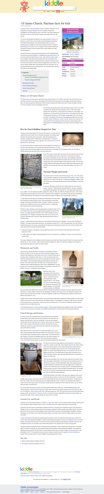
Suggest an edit (66, 479)
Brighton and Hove (38, 30)
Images (48, 11)
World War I (74, 307)
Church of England (74, 54)
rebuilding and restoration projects (71, 177)
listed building (23, 46)
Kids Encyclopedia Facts (26, 25)
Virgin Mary (72, 350)
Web (44, 11)
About (32, 492)
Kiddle (22, 492)
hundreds (47, 103)
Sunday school (51, 404)
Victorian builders (50, 57)
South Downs (66, 113)
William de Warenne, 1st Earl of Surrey (58, 119)
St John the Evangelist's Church (70, 420)
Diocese (64, 73)
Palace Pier (29, 211)
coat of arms (28, 268)
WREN (45, 309)
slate (47, 334)
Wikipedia (23, 490)
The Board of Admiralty (56, 292)
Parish (63, 67)
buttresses (78, 158)
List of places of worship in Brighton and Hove (33, 443)
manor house (44, 255)
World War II (53, 309)
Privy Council (38, 259)
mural (65, 146)
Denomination (65, 54)
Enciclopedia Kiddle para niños (53, 492)
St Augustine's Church (67, 432)
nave (56, 140)
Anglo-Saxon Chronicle (28, 99)
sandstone (48, 159)
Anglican (37, 28)
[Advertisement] (51, 17)
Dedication (64, 63)
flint (33, 324)
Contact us (42, 492)
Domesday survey (64, 109)
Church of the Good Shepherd (27, 420)
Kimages (53, 11)
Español (62, 11)
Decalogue (71, 337)
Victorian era (54, 39)
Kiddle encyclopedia (34, 472)
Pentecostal (72, 430)
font (23, 376)
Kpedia (58, 11)
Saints (73, 63)
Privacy (36, 492)
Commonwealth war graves (41, 307)
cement (39, 200)
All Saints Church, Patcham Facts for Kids (30, 475)
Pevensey (25, 101)
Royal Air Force (24, 309)
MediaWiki (43, 490)
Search (73, 8)
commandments (33, 393)
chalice (40, 391)
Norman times (38, 57)
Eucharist (72, 389)
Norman (30, 34)
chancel (25, 145)
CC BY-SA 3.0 (35, 489)
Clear (70, 8)
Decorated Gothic (58, 149)
